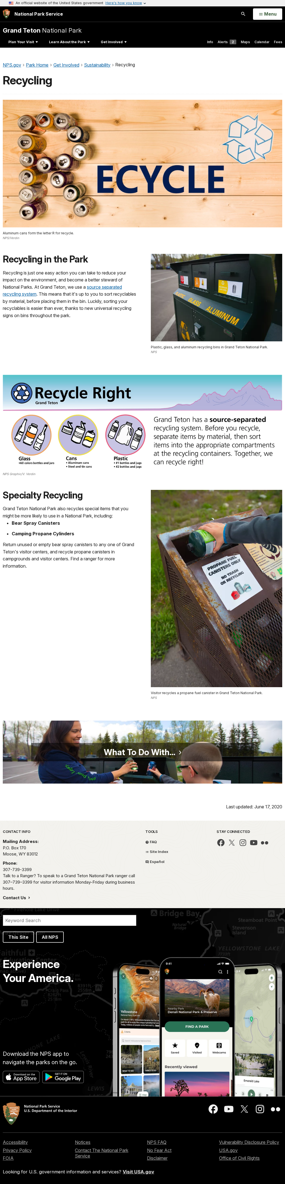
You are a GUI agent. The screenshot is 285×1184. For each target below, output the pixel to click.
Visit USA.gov (138, 1172)
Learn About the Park (67, 42)
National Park (42, 30)
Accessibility (15, 1142)
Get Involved (112, 42)
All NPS (50, 937)
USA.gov (228, 1150)
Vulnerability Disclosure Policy (249, 1142)
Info (210, 42)
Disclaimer (157, 1158)
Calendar (261, 42)
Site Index (158, 851)
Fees (278, 42)
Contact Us (15, 897)
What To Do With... (139, 752)
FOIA (8, 1158)
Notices (82, 1142)
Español (156, 861)
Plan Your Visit (21, 42)
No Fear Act (159, 1150)
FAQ (153, 842)
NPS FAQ (156, 1142)
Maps (245, 42)
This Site (18, 937)
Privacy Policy (17, 1150)
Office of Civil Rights (239, 1158)
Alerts (226, 42)
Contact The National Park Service (101, 1153)
